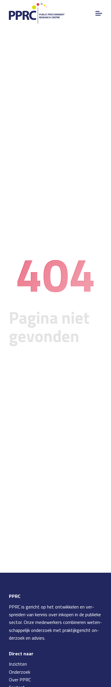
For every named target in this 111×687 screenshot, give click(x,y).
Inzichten (18, 663)
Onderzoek (19, 671)
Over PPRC (20, 679)
